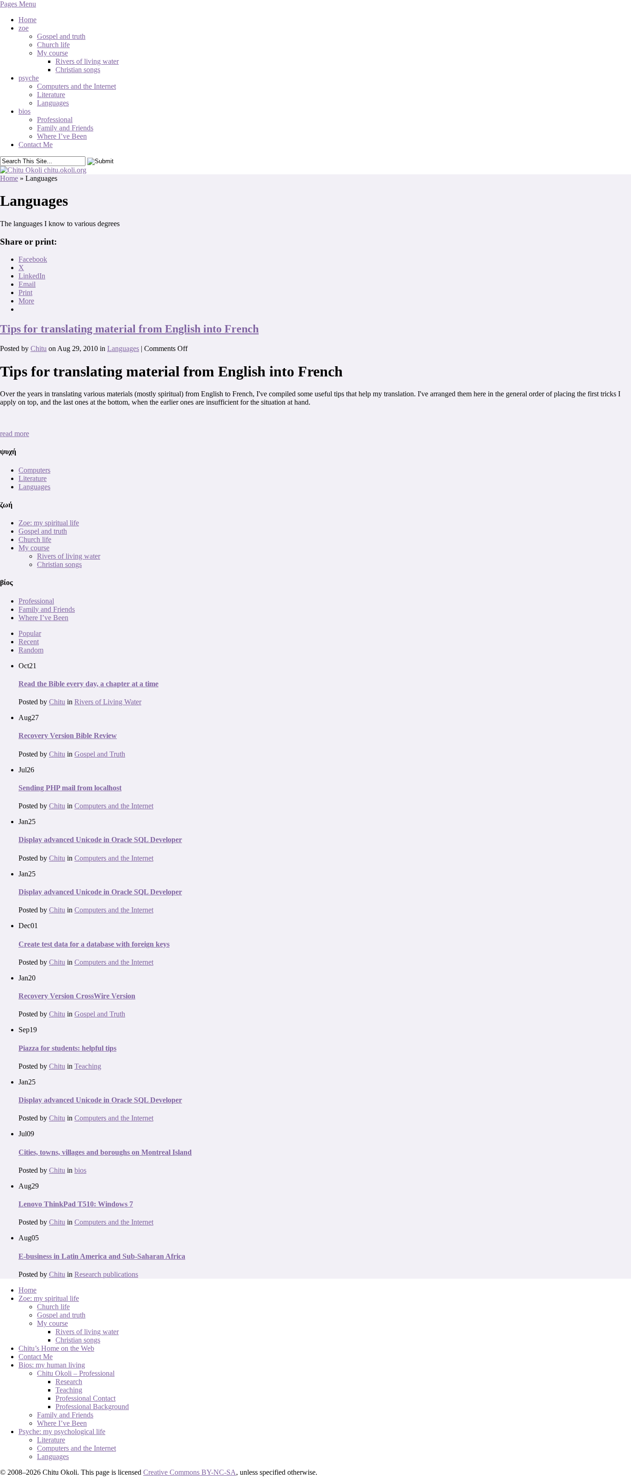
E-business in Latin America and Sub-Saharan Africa (101, 1256)
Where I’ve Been (62, 136)
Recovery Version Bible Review (67, 735)
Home (27, 20)
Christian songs (77, 70)
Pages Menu (18, 4)
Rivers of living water (87, 61)
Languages (53, 103)
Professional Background (92, 1406)
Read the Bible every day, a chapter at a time (88, 684)
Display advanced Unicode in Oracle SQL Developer (100, 840)
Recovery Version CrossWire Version (76, 996)
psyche (28, 78)
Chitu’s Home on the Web (56, 1348)
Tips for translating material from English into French (129, 329)
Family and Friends (65, 128)
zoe (23, 28)
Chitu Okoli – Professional (76, 1373)
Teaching (87, 1066)
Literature (51, 95)
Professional (55, 119)
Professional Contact (85, 1398)
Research (68, 1381)
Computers (34, 470)
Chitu (38, 348)
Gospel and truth (61, 36)
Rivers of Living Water (107, 702)
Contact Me (35, 144)
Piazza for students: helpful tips (67, 1048)
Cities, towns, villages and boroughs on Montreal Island (105, 1152)
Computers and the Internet (76, 86)
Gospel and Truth (99, 754)
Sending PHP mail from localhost (69, 788)
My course (52, 53)
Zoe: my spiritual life (48, 523)
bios (24, 111)
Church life (53, 45)
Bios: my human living (51, 1365)
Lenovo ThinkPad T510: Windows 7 (75, 1204)
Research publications (106, 1274)
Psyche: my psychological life (61, 1431)
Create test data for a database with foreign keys (94, 944)
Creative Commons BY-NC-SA (189, 1472)
